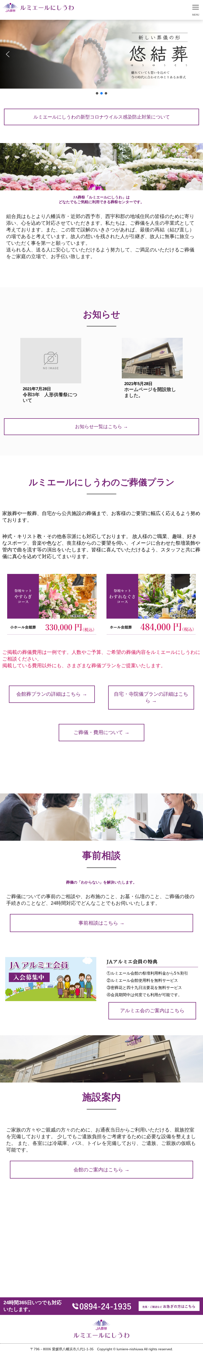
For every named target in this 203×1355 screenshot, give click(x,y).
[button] (8, 54)
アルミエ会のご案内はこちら (152, 1010)
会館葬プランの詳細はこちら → (51, 694)
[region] (101, 58)
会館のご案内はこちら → (101, 1169)
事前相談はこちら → (101, 923)
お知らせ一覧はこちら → (101, 426)
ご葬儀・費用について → (101, 732)
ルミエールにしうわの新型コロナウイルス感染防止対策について (101, 117)
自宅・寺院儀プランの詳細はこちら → (151, 697)
